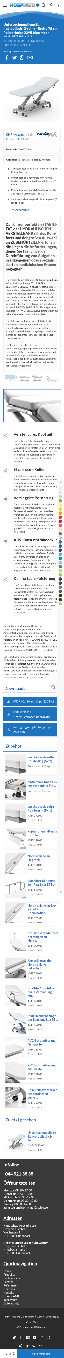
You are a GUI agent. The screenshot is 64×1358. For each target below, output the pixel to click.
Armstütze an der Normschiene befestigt (40, 964)
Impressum (10, 1300)
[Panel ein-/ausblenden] (53, 687)
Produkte (9, 40)
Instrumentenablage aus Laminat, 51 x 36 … (43, 1018)
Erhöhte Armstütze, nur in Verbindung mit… (41, 992)
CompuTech (32, 1322)
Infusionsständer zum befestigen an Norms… (43, 936)
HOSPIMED (16, 1316)
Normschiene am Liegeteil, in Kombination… (42, 909)
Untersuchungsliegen (17, 45)
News (7, 1271)
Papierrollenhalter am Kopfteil (43, 833)
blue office (30, 1316)
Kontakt (8, 1292)
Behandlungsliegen (31, 40)
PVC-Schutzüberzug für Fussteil (42, 1042)
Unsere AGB (11, 1296)
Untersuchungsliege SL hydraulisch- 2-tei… (42, 1136)
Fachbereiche (12, 1278)
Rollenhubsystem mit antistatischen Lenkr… (42, 1093)
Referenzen (10, 1285)
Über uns (9, 1289)
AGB (18, 1327)
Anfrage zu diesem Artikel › (17, 51)
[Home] (25, 5)
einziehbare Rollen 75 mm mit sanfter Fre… (42, 784)
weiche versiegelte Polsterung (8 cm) (41, 808)
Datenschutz (11, 1303)
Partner (8, 1282)
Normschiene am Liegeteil (39, 858)
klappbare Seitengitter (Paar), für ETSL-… (42, 882)
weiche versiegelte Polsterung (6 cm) (41, 759)
